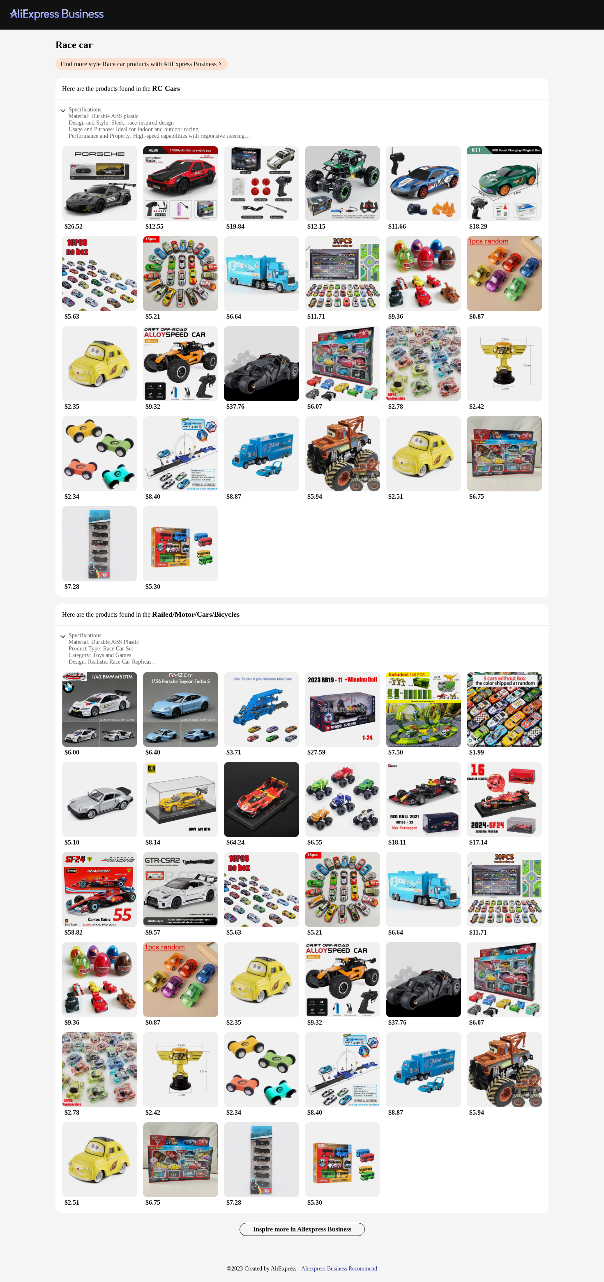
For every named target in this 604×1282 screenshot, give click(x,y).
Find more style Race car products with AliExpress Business (138, 63)
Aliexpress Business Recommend (339, 1269)
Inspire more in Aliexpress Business (302, 1229)
